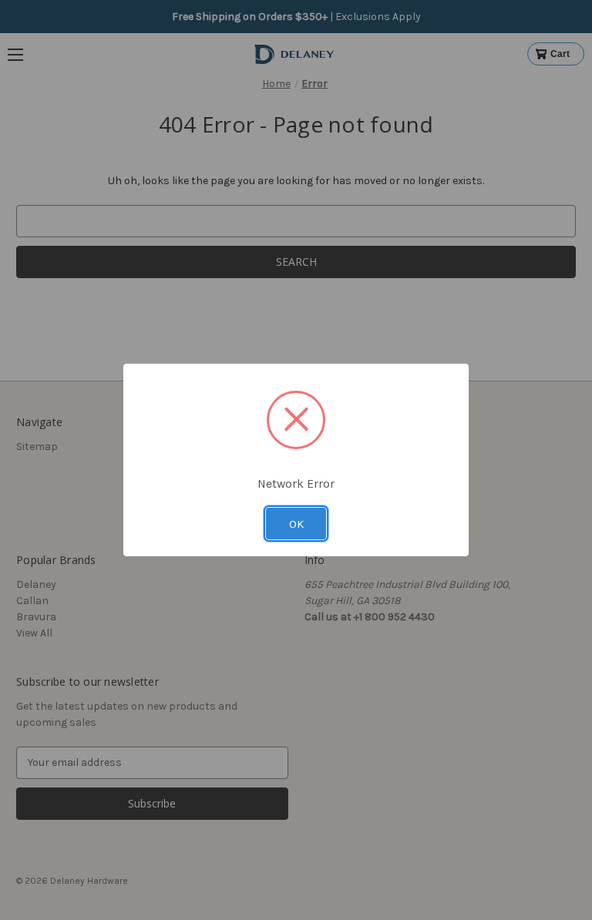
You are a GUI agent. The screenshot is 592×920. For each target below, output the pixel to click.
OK (296, 524)
